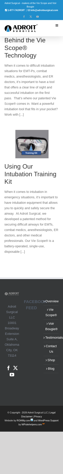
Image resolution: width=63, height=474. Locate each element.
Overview (51, 301)
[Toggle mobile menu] (57, 25)
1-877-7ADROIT (16, 10)
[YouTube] (12, 374)
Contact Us (51, 348)
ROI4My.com (23, 420)
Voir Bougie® (51, 326)
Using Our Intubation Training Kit (30, 174)
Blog (51, 368)
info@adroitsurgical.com (44, 10)
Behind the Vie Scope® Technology (25, 48)
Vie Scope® (51, 312)
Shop (51, 360)
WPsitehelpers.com (32, 424)
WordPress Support (48, 420)
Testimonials (51, 337)
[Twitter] (15, 368)
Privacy (38, 416)
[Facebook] (8, 368)
